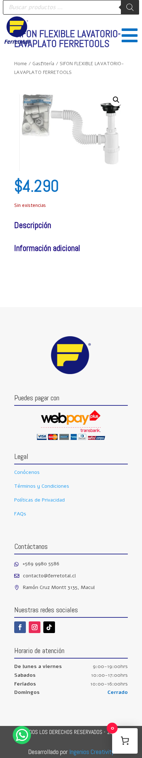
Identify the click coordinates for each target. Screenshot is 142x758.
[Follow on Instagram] (34, 627)
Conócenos (27, 472)
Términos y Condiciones (41, 486)
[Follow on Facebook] (20, 627)
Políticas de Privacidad (39, 499)
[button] (116, 99)
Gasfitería (43, 63)
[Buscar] (130, 7)
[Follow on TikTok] (49, 627)
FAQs (20, 513)
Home (20, 63)
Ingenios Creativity (91, 751)
